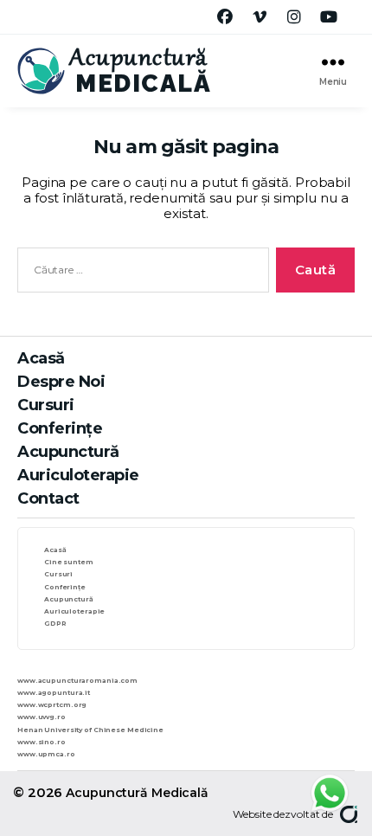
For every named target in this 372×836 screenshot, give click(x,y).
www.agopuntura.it (53, 693)
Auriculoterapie (78, 475)
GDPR (55, 623)
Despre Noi (61, 381)
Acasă (41, 358)
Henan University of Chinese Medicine (90, 730)
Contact (48, 498)
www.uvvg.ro (41, 717)
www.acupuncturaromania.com (77, 681)
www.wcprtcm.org (52, 705)
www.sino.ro (41, 742)
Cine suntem (68, 562)
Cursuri (45, 405)
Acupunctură (68, 451)
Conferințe (59, 428)
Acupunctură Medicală (137, 793)
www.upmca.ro (46, 754)
